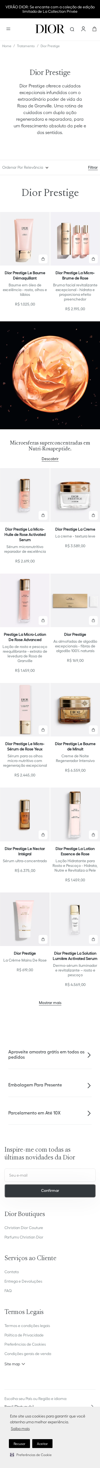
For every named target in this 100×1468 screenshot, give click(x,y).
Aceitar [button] (42, 1444)
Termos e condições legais (27, 1325)
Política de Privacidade (24, 1335)
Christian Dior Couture (23, 1227)
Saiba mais (20, 1428)
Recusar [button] (19, 1444)
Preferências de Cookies (25, 1344)
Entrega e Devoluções (23, 1281)
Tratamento (26, 46)
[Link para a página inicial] (6, 46)
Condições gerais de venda (27, 1353)
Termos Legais (24, 1312)
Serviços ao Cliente (30, 1258)
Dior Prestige (50, 46)
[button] (31, 1454)
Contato (11, 1272)
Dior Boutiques (24, 1214)
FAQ (8, 1290)
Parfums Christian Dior (23, 1237)
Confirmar (50, 1190)
